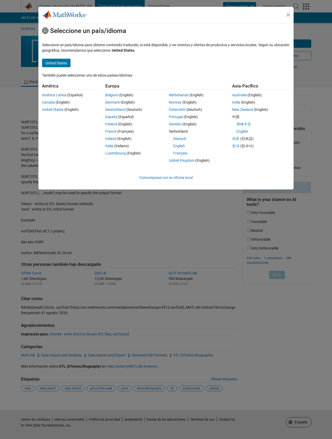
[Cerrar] (288, 14)
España (111, 117)
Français (180, 153)
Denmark (112, 102)
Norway (175, 102)
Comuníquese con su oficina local (166, 177)
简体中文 (244, 124)
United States (53, 109)
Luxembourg (115, 153)
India (236, 102)
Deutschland (115, 109)
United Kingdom (182, 160)
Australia (239, 95)
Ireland (110, 139)
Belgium (111, 95)
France (110, 131)
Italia (109, 146)
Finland (111, 124)
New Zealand (242, 109)
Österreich (177, 109)
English (179, 146)
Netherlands (179, 95)
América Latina (54, 95)
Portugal (176, 117)
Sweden (175, 124)
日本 (235, 139)
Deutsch (179, 139)
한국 (235, 146)
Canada (48, 102)
